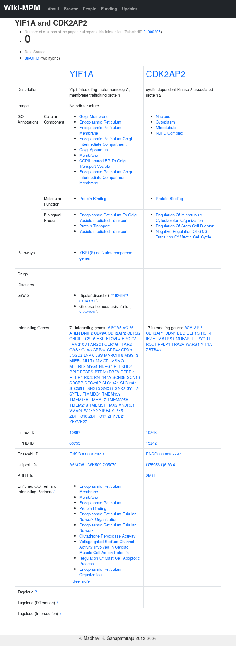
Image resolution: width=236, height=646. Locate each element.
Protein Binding (92, 198)
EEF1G (193, 333)
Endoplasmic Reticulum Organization (100, 571)
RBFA (114, 372)
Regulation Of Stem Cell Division (185, 226)
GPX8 (126, 350)
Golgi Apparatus (93, 149)
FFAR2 (125, 344)
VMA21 (76, 410)
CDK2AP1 (155, 333)
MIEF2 (75, 361)
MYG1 (92, 366)
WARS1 (192, 344)
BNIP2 (87, 333)
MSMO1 (118, 361)
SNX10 (93, 388)
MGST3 (131, 355)
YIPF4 (104, 410)
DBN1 (170, 333)
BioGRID (32, 58)
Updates (129, 8)
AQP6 (128, 327)
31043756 (87, 301)
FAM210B (78, 344)
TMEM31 (97, 405)
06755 (74, 443)
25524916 (87, 312)
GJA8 (86, 350)
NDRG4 (105, 366)
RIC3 (88, 377)
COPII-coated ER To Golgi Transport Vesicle (102, 163)
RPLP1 (164, 344)
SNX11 (107, 388)
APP (198, 327)
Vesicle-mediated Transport (103, 231)
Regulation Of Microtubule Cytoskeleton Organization (179, 217)
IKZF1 (151, 338)
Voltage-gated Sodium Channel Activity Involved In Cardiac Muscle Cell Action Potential (106, 546)
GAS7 (74, 350)
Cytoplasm (165, 122)
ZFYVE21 (116, 416)
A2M (188, 327)
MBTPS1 (166, 338)
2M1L (151, 475)
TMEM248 (78, 405)
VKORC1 (127, 405)
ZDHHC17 (97, 416)
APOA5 (114, 327)
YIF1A (81, 73)
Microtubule (166, 127)
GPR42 (113, 350)
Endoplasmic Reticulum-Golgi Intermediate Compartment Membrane (105, 177)
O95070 (109, 464)
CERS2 (133, 333)
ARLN (74, 333)
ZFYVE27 (78, 421)
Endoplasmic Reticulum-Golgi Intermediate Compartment (105, 141)
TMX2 (112, 405)
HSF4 (206, 333)
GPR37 (99, 350)
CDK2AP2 (166, 73)
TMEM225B (117, 399)
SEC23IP (93, 383)
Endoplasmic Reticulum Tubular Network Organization (107, 516)
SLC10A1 (110, 383)
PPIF (74, 372)
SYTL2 (133, 388)
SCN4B (133, 377)
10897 (74, 432)
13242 (151, 443)
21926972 (119, 295)
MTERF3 (77, 366)
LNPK (89, 355)
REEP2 (127, 372)
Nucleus (163, 116)
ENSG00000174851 (86, 454)
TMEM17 (98, 399)
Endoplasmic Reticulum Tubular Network (107, 527)
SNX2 (120, 388)
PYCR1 (203, 338)
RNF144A (102, 377)
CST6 (90, 338)
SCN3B (119, 377)
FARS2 (94, 344)
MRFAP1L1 (186, 338)
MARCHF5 (113, 355)
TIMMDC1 (92, 394)
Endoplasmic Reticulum (100, 122)
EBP (100, 338)
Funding (109, 8)
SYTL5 (75, 394)
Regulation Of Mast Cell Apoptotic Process (109, 560)
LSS (99, 355)
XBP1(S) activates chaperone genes (105, 255)
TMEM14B (78, 399)
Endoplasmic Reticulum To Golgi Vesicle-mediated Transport (108, 217)
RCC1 (151, 344)
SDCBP (76, 383)
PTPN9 (101, 372)
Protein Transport (94, 226)
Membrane (88, 155)
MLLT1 (89, 361)
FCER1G (110, 344)
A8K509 (94, 464)
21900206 (152, 31)
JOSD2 (75, 355)
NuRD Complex (169, 133)
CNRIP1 (76, 338)
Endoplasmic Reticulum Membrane (100, 130)
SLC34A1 (128, 383)
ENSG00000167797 (163, 454)
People (89, 8)
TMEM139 (111, 394)
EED (181, 333)
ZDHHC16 (78, 416)
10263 (151, 432)
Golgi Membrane (93, 116)
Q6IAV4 (168, 464)
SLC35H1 (77, 388)
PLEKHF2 (123, 366)
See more (81, 581)
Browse (71, 8)
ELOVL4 (113, 338)
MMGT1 (103, 361)
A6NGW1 (77, 464)
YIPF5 (117, 410)
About (53, 8)
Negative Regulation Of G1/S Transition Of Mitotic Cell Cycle (183, 234)
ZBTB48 (153, 350)
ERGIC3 (129, 338)
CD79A (100, 333)
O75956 (153, 464)
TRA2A (177, 344)
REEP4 (76, 377)
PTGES (86, 372)
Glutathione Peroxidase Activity (107, 536)
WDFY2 (91, 410)
